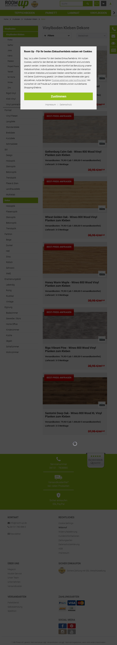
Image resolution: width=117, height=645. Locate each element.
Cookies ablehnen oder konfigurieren (69, 80)
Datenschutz (66, 104)
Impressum (50, 104)
